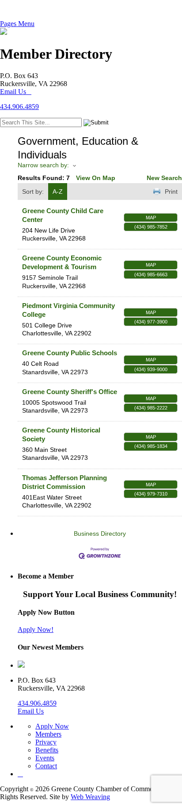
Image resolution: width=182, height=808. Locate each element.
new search (164, 177)
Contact (46, 766)
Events (44, 758)
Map (151, 217)
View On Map (95, 177)
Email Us (13, 91)
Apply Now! (35, 629)
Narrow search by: (43, 165)
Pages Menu (17, 23)
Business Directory (100, 533)
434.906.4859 (19, 106)
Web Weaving (90, 796)
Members (48, 734)
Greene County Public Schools (69, 353)
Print (171, 191)
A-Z (58, 191)
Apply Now (52, 726)
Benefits (46, 750)
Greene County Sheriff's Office (69, 391)
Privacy (46, 742)
